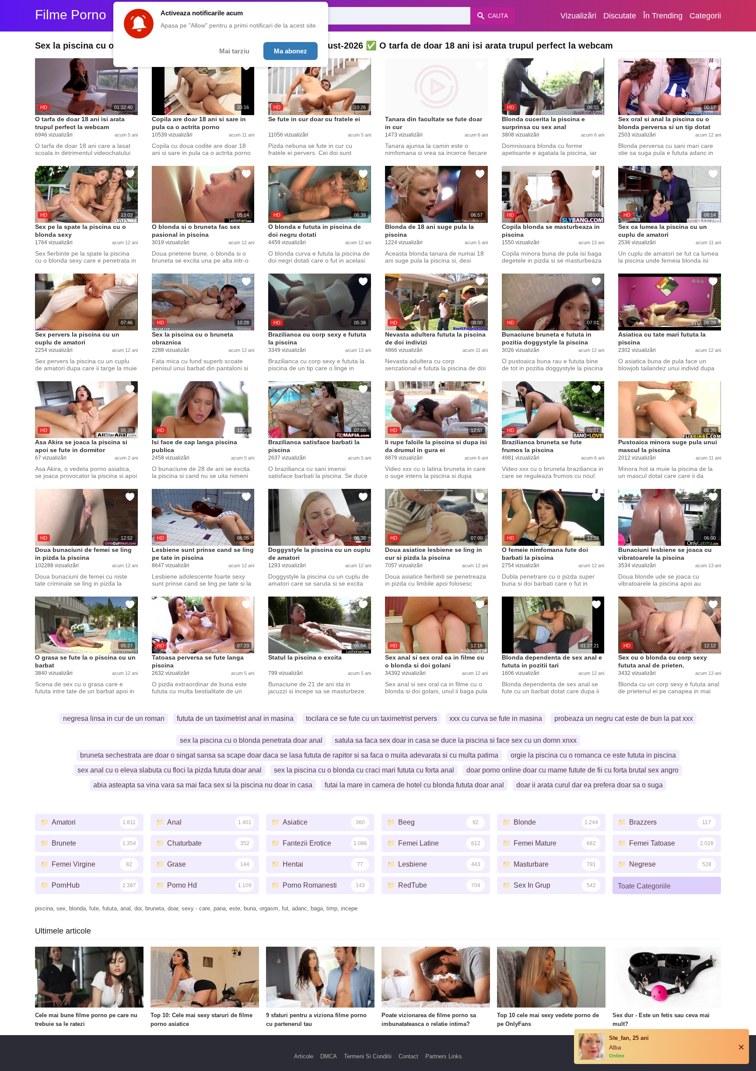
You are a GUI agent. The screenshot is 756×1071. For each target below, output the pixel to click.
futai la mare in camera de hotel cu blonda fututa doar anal (414, 785)
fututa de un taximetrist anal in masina (235, 718)
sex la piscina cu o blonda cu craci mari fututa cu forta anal (364, 770)
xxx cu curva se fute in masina (495, 718)
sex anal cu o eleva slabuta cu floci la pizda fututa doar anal (169, 770)
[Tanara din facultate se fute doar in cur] (436, 86)
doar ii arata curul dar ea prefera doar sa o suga (589, 785)
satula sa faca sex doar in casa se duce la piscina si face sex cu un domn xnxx (456, 740)
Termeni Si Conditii (368, 1056)
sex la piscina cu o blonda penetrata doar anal (251, 740)
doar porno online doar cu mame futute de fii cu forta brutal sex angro (572, 770)
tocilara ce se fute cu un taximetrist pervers (371, 718)
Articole (303, 1056)
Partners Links (443, 1056)
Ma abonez (290, 51)
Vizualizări (578, 15)
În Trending (662, 15)
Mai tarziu (234, 51)
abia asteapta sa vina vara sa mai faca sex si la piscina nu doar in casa (202, 785)
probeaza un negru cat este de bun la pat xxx (623, 718)
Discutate (619, 15)
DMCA (328, 1056)
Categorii (705, 15)
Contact (408, 1056)
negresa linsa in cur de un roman (113, 718)
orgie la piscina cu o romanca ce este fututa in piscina (593, 755)
